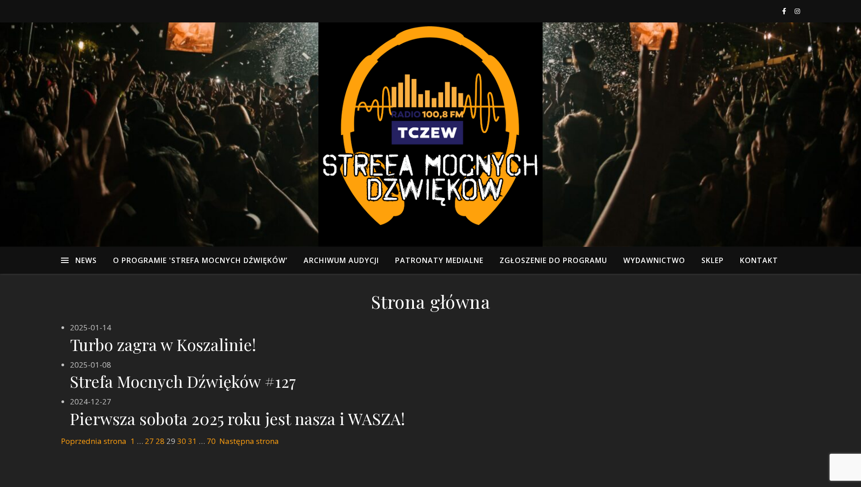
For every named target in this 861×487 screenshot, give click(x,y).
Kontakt (759, 260)
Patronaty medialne (439, 260)
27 (149, 441)
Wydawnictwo (654, 260)
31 (192, 441)
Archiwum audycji (341, 260)
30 (181, 441)
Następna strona (249, 441)
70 (211, 441)
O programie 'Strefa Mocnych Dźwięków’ (200, 260)
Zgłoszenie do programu (553, 260)
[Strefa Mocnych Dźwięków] (430, 134)
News (86, 260)
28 (160, 441)
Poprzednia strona (93, 441)
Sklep (712, 260)
